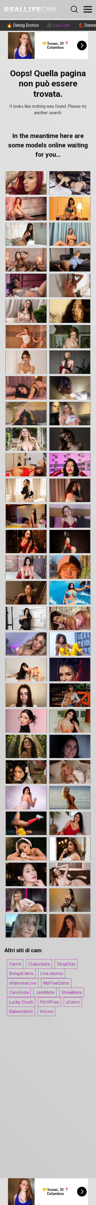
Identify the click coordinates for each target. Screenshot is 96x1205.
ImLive (46, 1011)
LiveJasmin (51, 973)
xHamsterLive (22, 983)
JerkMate (44, 992)
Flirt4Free (49, 1002)
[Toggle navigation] (87, 9)
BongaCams (21, 973)
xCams (73, 1002)
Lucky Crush (21, 1002)
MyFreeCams (56, 983)
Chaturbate (39, 964)
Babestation (21, 1011)
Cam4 (15, 964)
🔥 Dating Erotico (23, 25)
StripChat (66, 964)
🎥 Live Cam (58, 25)
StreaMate (71, 992)
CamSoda (19, 992)
